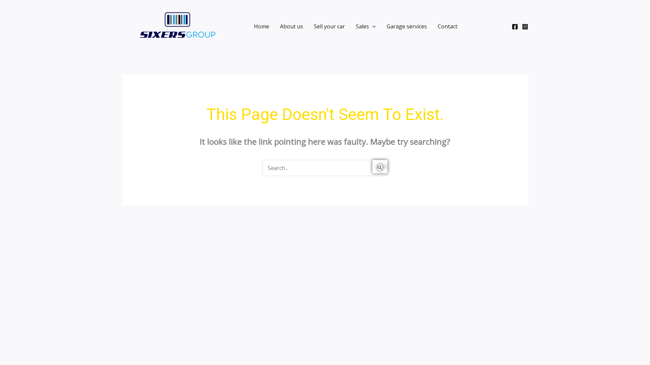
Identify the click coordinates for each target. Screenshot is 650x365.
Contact (447, 26)
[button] (372, 26)
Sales (362, 26)
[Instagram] (525, 27)
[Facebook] (515, 27)
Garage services (407, 26)
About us (291, 26)
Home (261, 26)
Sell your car (329, 26)
